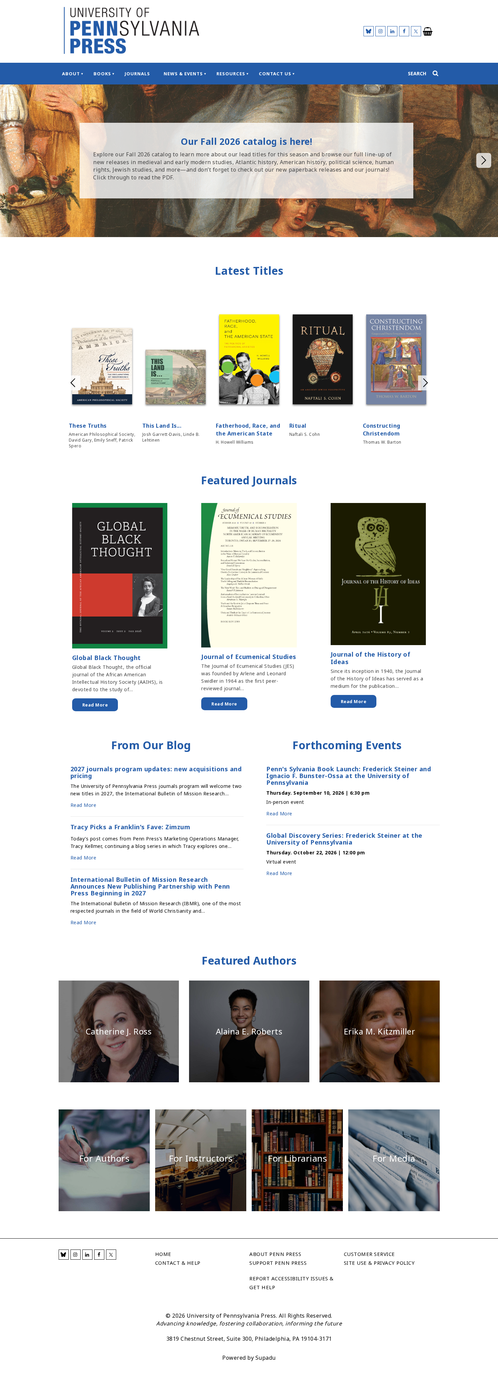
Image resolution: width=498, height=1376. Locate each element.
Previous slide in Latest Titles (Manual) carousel (72, 382)
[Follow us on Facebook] (404, 31)
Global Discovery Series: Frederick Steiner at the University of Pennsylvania (344, 839)
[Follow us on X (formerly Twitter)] (416, 31)
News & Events (183, 74)
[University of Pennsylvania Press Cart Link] (428, 31)
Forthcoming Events (346, 745)
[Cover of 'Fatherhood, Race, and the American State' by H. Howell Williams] (249, 360)
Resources (230, 74)
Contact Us (275, 74)
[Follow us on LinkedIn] (392, 31)
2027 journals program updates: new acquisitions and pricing (156, 772)
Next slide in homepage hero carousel (483, 160)
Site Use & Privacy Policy (379, 1262)
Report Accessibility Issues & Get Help (291, 1283)
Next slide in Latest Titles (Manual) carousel (425, 382)
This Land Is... (162, 425)
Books (102, 74)
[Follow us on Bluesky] (369, 31)
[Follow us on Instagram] (380, 31)
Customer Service (369, 1254)
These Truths (88, 425)
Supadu (265, 1357)
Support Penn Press (278, 1262)
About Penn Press (275, 1254)
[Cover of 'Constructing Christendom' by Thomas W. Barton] (396, 360)
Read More (95, 705)
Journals (137, 74)
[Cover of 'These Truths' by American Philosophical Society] (102, 367)
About (71, 74)
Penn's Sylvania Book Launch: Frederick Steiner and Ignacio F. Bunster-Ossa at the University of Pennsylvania (348, 775)
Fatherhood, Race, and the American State (248, 429)
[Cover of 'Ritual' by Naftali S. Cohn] (322, 360)
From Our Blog (151, 745)
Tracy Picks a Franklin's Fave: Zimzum (130, 827)
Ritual (298, 425)
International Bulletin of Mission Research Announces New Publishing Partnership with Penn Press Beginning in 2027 (150, 886)
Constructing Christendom (381, 429)
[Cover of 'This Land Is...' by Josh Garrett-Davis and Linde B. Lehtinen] (175, 378)
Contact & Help (178, 1262)
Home (163, 1254)
